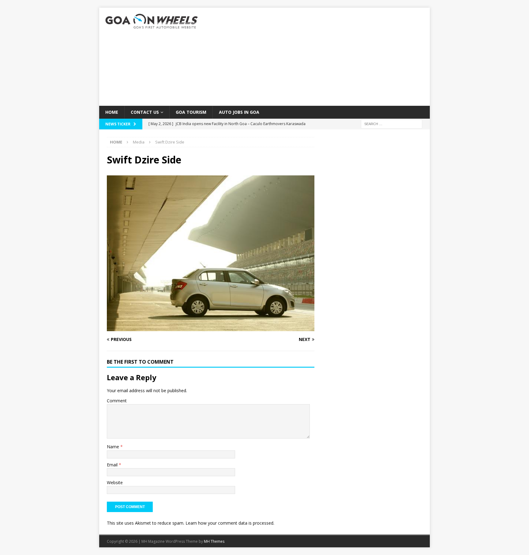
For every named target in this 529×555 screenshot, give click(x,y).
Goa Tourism (191, 112)
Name (113, 447)
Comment (117, 401)
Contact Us (145, 112)
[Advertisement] (318, 57)
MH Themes (214, 541)
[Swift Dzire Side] (210, 328)
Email (113, 465)
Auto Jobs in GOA (239, 112)
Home (111, 112)
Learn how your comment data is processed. (230, 523)
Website (115, 482)
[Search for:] (391, 124)
